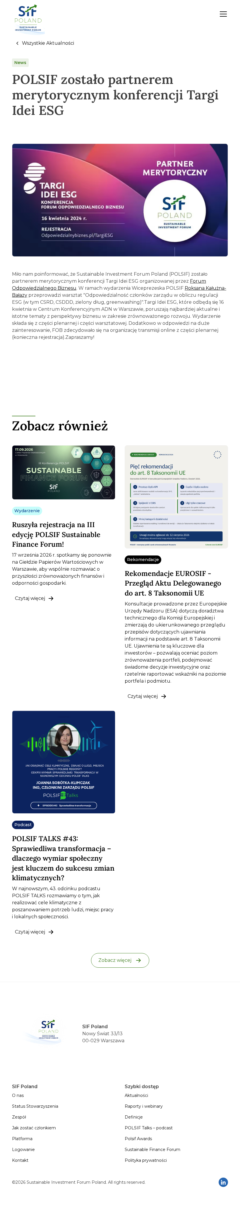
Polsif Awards (138, 1138)
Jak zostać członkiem (34, 1128)
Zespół (19, 1117)
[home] (28, 14)
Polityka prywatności (146, 1160)
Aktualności (136, 1095)
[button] (222, 14)
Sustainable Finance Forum (152, 1149)
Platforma (22, 1138)
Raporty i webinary (144, 1106)
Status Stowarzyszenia (35, 1106)
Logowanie (23, 1149)
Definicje (134, 1117)
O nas (18, 1095)
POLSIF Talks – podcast (149, 1128)
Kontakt (20, 1160)
